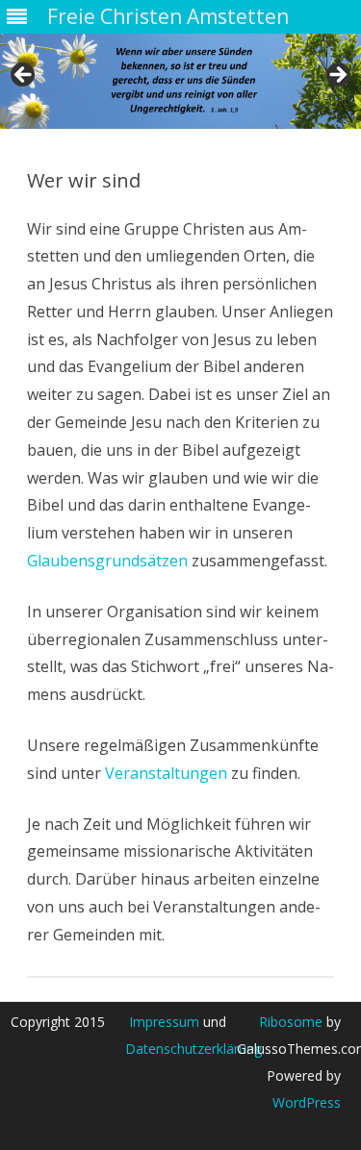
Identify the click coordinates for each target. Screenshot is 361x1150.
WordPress (306, 1102)
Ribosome (290, 1021)
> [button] (336, 76)
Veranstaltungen (166, 773)
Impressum (164, 1021)
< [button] (24, 76)
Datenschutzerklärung (193, 1048)
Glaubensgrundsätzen (107, 560)
